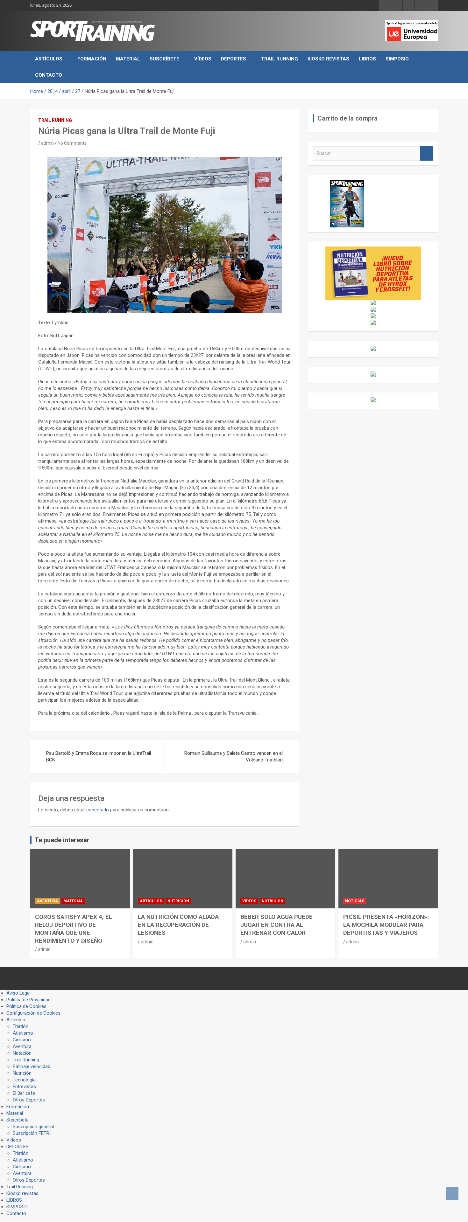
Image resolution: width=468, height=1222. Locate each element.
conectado (97, 810)
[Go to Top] (452, 1193)
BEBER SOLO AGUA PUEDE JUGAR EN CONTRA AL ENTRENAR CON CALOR (276, 924)
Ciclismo (22, 1040)
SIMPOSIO (397, 59)
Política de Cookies (26, 1006)
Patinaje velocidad (31, 1066)
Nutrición (178, 901)
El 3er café (24, 1093)
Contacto (48, 75)
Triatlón (20, 1026)
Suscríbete (164, 59)
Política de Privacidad (28, 1000)
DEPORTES (233, 59)
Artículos (48, 59)
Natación (22, 1053)
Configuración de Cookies (33, 1013)
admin (47, 143)
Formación (91, 59)
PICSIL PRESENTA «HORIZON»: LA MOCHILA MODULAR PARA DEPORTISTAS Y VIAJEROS (386, 924)
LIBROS (367, 59)
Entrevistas (24, 1086)
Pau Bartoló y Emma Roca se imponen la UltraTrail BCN (98, 756)
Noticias (354, 901)
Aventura (47, 901)
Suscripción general (33, 1126)
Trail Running (279, 59)
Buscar (426, 153)
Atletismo (23, 1033)
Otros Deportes (29, 1100)
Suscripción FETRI (32, 1133)
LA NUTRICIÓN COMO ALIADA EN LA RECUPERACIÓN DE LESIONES (178, 924)
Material (128, 59)
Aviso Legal (18, 993)
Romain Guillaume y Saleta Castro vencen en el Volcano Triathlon (233, 756)
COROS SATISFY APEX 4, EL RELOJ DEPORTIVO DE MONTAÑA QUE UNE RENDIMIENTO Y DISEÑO (73, 928)
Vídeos (202, 59)
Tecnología (24, 1080)
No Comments (72, 143)
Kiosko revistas (328, 59)
